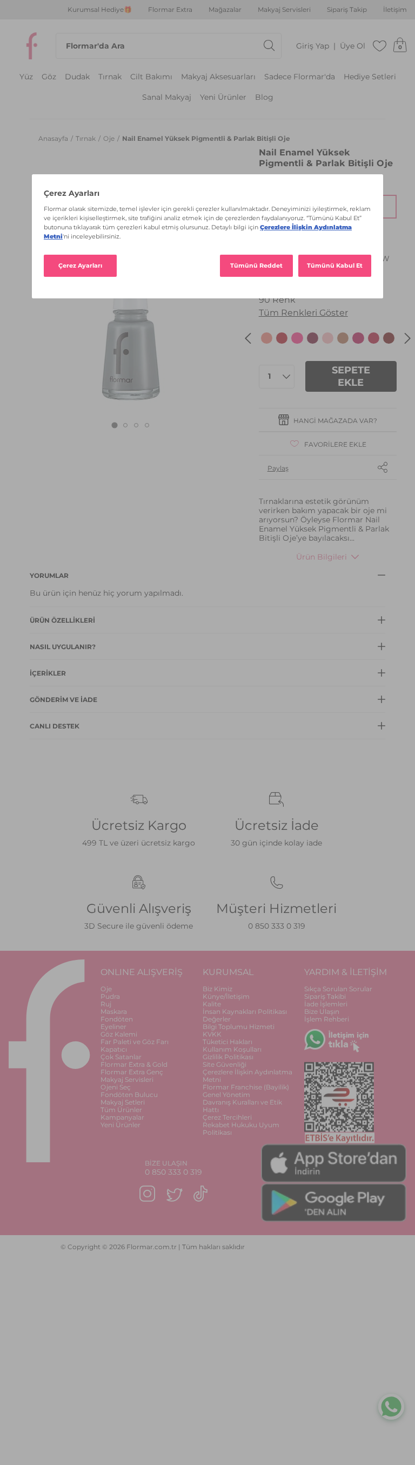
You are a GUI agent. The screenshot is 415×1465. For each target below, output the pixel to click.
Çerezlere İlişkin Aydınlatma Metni (247, 1076)
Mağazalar (225, 9)
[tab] (114, 425)
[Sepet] (400, 45)
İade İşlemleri (325, 1004)
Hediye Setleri (370, 76)
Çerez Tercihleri (227, 1117)
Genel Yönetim (226, 1095)
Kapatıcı (114, 1049)
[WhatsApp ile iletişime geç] (391, 1408)
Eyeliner (113, 1027)
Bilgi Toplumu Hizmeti (239, 1027)
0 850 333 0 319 (276, 926)
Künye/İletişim (226, 996)
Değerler (217, 1019)
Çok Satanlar (121, 1057)
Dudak (77, 76)
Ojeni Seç (116, 1087)
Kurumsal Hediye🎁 (100, 9)
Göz (49, 76)
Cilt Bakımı (151, 76)
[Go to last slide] (248, 338)
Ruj (106, 1004)
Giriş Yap (312, 46)
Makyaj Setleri (123, 1102)
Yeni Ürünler (223, 97)
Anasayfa (54, 138)
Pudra (110, 996)
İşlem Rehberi (326, 1019)
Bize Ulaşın (321, 1011)
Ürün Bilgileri (321, 557)
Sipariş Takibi (325, 996)
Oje (109, 138)
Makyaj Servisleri (284, 9)
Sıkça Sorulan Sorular (338, 989)
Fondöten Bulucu (129, 1095)
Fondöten (117, 1019)
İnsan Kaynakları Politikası (245, 1011)
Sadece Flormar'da (299, 76)
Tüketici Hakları (227, 1042)
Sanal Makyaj (166, 97)
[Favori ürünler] (380, 45)
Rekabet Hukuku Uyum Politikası (241, 1128)
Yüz (26, 76)
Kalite (212, 1004)
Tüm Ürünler (121, 1110)
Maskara (114, 1011)
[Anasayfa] (32, 45)
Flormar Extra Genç (132, 1072)
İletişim (395, 9)
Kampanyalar (122, 1117)
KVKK (212, 1034)
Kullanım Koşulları (232, 1049)
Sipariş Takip (347, 9)
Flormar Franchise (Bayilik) (246, 1087)
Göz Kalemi (119, 1034)
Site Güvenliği (224, 1064)
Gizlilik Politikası (228, 1057)
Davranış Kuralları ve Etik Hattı (242, 1106)
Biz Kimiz (217, 989)
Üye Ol (352, 46)
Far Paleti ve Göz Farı (135, 1042)
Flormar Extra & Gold (134, 1064)
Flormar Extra (170, 9)
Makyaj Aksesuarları (218, 76)
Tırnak (110, 76)
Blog (264, 97)
